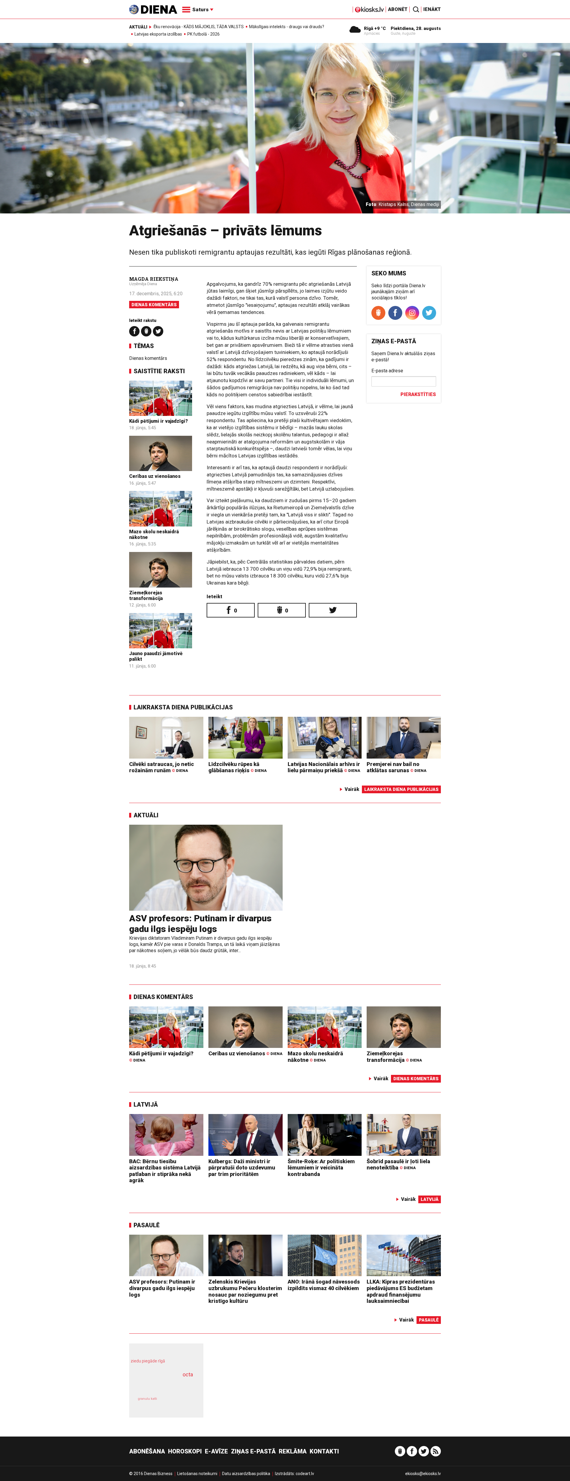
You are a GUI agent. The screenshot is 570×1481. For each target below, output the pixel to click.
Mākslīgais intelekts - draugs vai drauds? (286, 26)
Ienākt (432, 9)
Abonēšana (147, 1451)
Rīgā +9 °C (375, 28)
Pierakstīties (418, 394)
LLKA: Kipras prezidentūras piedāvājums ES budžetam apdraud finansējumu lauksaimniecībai (401, 1291)
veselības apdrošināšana (161, 1385)
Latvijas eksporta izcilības (158, 34)
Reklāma (293, 1451)
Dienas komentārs (154, 304)
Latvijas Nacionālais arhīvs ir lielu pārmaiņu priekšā (324, 767)
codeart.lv (305, 1473)
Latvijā (146, 1104)
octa (188, 1374)
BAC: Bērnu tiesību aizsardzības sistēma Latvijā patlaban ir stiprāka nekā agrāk (165, 1171)
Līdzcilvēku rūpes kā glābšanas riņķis (237, 767)
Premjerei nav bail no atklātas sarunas (396, 767)
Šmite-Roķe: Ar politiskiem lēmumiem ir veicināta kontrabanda (321, 1167)
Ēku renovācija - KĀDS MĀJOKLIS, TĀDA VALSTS (198, 26)
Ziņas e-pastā (253, 1451)
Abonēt (398, 9)
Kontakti (324, 1451)
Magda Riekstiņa (153, 279)
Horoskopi (185, 1451)
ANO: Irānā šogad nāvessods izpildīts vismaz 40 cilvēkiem (324, 1285)
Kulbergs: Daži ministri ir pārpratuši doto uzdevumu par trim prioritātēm (241, 1167)
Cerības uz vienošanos (154, 476)
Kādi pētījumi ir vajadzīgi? (158, 421)
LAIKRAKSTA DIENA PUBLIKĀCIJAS (183, 707)
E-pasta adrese (387, 371)
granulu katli (147, 1399)
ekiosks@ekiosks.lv (423, 1473)
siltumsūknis (181, 1403)
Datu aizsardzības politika (246, 1473)
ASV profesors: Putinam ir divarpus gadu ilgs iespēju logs (200, 923)
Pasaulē (146, 1225)
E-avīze (216, 1451)
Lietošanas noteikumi (197, 1473)
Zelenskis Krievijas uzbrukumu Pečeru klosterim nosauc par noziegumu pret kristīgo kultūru (245, 1291)
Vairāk (352, 789)
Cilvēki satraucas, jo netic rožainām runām (161, 767)
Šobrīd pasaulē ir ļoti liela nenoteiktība (398, 1164)
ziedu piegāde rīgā (148, 1361)
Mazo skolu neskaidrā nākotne (315, 1056)
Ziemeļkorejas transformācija (146, 595)
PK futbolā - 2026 (203, 34)
